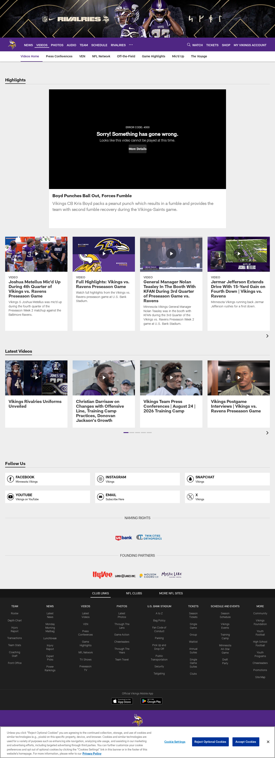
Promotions (260, 669)
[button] (138, 149)
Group (193, 634)
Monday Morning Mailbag (50, 627)
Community (260, 613)
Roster (14, 613)
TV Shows (86, 659)
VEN (85, 623)
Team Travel (122, 659)
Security (159, 666)
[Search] (189, 44)
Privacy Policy (91, 753)
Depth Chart (15, 620)
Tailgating (159, 673)
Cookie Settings (174, 741)
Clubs (193, 673)
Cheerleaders (121, 641)
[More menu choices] (131, 44)
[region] (137, 742)
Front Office (14, 662)
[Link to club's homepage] (12, 44)
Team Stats (14, 645)
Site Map (260, 677)
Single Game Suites (193, 663)
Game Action (121, 634)
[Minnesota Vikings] (137, 721)
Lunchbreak (50, 638)
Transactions (14, 637)
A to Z (159, 613)
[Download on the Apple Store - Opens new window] (122, 701)
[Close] (268, 742)
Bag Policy (159, 620)
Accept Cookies (245, 741)
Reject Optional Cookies (210, 741)
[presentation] (268, 336)
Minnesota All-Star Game (225, 649)
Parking (159, 637)
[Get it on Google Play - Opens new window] (151, 703)
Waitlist (193, 641)
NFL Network (85, 652)
